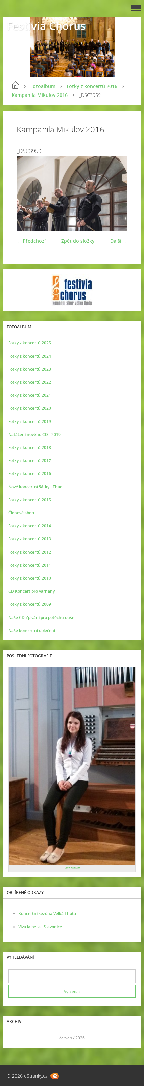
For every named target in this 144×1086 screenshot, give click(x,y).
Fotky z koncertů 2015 (29, 500)
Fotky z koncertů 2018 (29, 447)
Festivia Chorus (46, 26)
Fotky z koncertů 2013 (29, 539)
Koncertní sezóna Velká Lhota (47, 913)
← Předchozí (31, 241)
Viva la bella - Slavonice (40, 927)
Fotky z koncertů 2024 (29, 356)
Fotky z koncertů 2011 (29, 565)
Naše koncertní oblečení (31, 630)
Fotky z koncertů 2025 (29, 343)
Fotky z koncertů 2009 (29, 604)
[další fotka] (116, 193)
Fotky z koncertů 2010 (29, 578)
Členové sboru (22, 513)
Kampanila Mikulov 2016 (40, 95)
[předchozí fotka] (27, 193)
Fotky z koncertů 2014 (29, 526)
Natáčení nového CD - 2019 (34, 434)
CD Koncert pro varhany (31, 591)
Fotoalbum (42, 86)
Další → (118, 241)
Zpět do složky (78, 241)
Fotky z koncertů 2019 (29, 421)
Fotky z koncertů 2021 (29, 395)
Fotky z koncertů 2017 (29, 460)
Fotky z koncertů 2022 (29, 382)
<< (15, 1038)
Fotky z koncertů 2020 (29, 408)
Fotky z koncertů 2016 (92, 86)
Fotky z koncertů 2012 (29, 552)
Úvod (15, 85)
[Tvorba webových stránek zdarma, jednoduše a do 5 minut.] (54, 1076)
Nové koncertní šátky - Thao (35, 487)
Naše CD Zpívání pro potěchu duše (41, 617)
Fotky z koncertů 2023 (29, 369)
